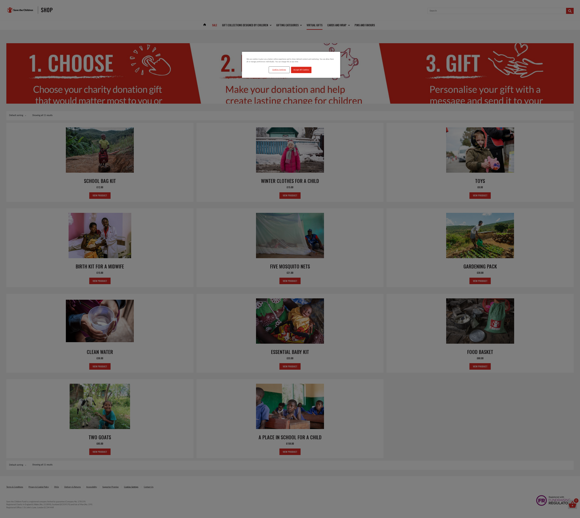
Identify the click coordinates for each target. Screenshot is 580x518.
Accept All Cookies (301, 70)
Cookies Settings (279, 70)
